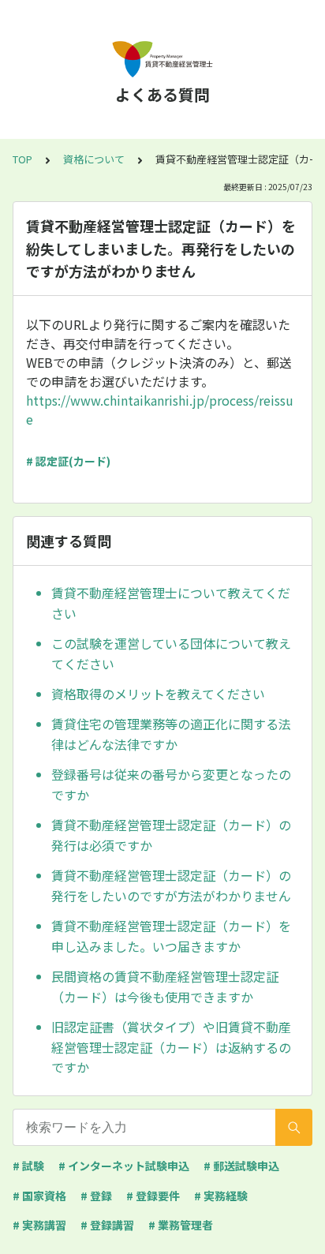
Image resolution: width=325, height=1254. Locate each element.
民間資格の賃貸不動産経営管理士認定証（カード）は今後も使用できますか (164, 986)
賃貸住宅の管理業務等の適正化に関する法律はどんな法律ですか (171, 734)
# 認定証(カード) (68, 461)
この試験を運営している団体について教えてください (171, 653)
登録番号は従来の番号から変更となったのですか (171, 784)
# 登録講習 (107, 1225)
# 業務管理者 (180, 1225)
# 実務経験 (221, 1195)
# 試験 (28, 1166)
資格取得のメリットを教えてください (158, 693)
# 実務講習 (39, 1225)
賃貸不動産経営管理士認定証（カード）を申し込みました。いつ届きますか (171, 936)
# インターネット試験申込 (123, 1166)
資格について (94, 159)
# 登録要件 (153, 1195)
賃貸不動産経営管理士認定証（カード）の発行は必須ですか (171, 835)
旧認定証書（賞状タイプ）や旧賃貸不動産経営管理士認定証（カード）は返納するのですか (171, 1046)
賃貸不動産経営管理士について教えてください (170, 603)
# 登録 (96, 1195)
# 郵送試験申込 (241, 1166)
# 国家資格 (39, 1195)
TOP (22, 159)
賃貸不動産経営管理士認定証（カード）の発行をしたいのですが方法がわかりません (171, 885)
